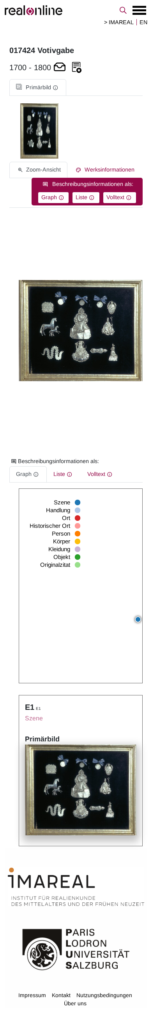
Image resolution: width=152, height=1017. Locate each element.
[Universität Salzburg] (76, 949)
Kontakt (61, 995)
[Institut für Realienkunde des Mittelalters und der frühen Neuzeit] (76, 887)
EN (143, 22)
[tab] (37, 87)
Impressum (32, 995)
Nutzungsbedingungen (104, 995)
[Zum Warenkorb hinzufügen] (59, 67)
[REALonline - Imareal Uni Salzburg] (76, 10)
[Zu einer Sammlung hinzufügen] (76, 67)
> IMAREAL (119, 22)
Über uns (75, 1003)
